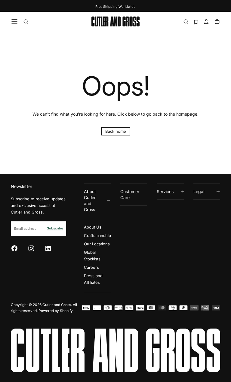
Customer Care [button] (129, 194)
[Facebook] (14, 248)
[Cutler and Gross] (115, 350)
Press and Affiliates (93, 279)
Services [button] (165, 191)
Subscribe (55, 228)
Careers (91, 267)
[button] (14, 21)
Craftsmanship (97, 235)
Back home (115, 131)
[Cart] (217, 22)
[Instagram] (31, 248)
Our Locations (97, 243)
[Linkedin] (48, 248)
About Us (92, 227)
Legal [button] (198, 191)
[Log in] (206, 22)
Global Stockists (92, 255)
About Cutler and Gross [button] (90, 200)
